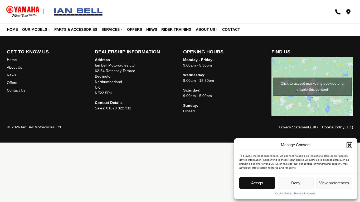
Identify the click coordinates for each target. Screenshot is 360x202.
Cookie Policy (283, 193)
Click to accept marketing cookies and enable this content (312, 86)
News (151, 29)
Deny (295, 183)
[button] (349, 145)
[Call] (338, 11)
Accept (257, 183)
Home (12, 29)
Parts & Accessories (75, 29)
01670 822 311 (118, 108)
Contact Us (16, 90)
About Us (205, 29)
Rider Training (176, 29)
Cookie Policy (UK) (337, 127)
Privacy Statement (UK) (298, 127)
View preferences (334, 183)
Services (110, 29)
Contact (231, 29)
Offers (134, 29)
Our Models (34, 29)
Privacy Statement (305, 193)
